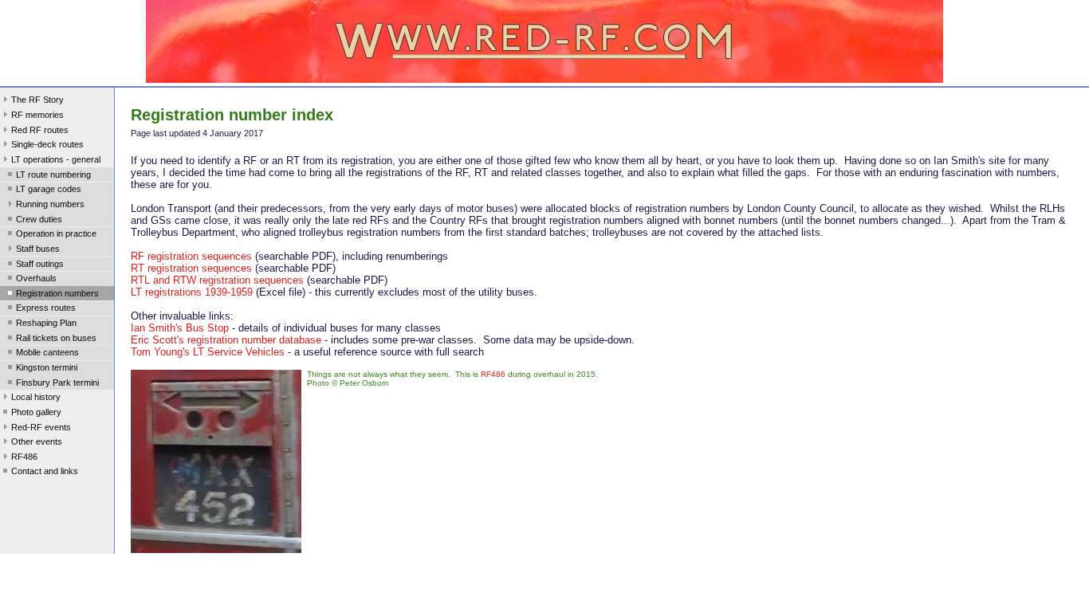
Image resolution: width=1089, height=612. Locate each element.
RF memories (37, 115)
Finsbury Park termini (57, 382)
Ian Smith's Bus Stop (180, 328)
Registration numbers (57, 293)
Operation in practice (56, 233)
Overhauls (36, 278)
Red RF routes (40, 130)
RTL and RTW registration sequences (217, 280)
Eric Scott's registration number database (226, 340)
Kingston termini (46, 367)
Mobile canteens (47, 352)
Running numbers (50, 204)
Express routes (46, 307)
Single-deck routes (47, 144)
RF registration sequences (191, 256)
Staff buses (38, 248)
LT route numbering (53, 174)
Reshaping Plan (46, 323)
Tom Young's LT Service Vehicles (208, 352)
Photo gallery (36, 412)
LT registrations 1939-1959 (192, 292)
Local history (36, 397)
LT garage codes (48, 189)
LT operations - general (55, 159)
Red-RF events (41, 427)
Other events (36, 441)
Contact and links (44, 471)
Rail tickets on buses (56, 338)
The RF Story (37, 99)
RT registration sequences (191, 268)
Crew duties (39, 219)
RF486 (24, 456)
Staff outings (40, 264)
